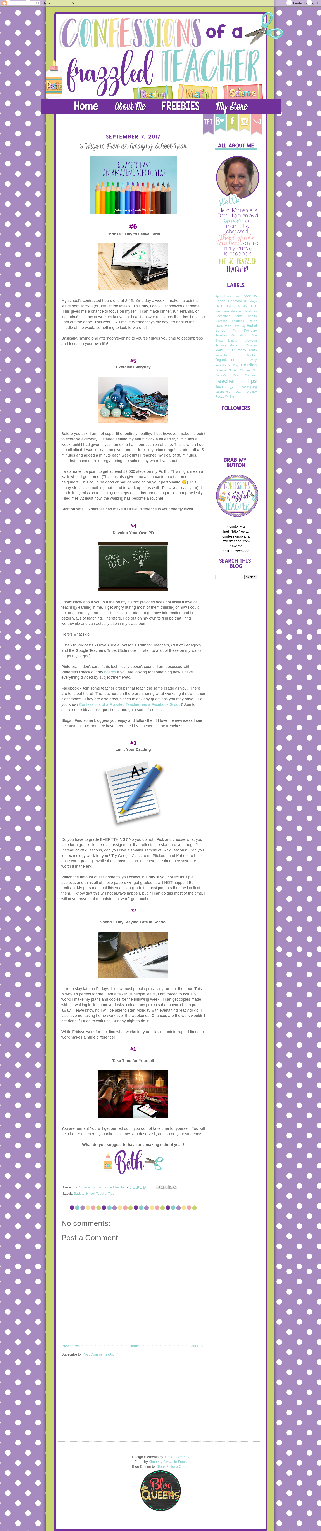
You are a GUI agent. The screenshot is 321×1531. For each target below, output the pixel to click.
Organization (225, 360)
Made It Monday (243, 345)
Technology (224, 387)
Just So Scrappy (176, 1457)
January (220, 345)
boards (110, 672)
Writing (229, 396)
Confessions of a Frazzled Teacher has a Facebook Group (130, 704)
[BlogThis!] (162, 1187)
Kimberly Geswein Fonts (168, 1462)
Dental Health (245, 316)
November (221, 355)
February (250, 330)
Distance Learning (229, 320)
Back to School (84, 1193)
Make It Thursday (230, 350)
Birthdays (250, 301)
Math (253, 350)
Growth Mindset (226, 340)
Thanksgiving (248, 387)
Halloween (249, 340)
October (251, 355)
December (222, 316)
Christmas (250, 311)
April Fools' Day (227, 296)
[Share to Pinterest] (175, 1187)
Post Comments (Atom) (100, 1354)
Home (134, 1346)
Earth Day (239, 326)
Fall (235, 330)
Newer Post (71, 1346)
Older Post (196, 1346)
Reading (249, 365)
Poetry (253, 360)
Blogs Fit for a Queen (173, 1466)
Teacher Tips (105, 1193)
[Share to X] (166, 1187)
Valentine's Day (228, 391)
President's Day (226, 365)
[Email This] (158, 1187)
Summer (251, 375)
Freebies (221, 335)
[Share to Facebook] (170, 1187)
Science (220, 370)
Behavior (235, 301)
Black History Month (231, 306)
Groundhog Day (244, 335)
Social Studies (239, 370)
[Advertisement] (236, 651)
